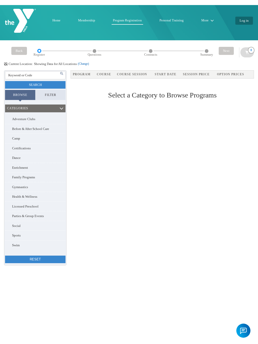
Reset (35, 259)
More (205, 20)
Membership (86, 20)
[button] (243, 331)
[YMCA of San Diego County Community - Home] (20, 21)
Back (19, 51)
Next (226, 51)
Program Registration (127, 20)
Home (56, 20)
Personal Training (171, 20)
